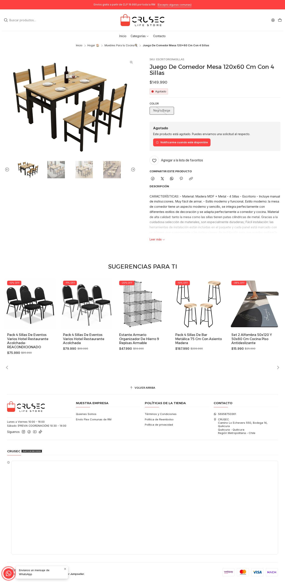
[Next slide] (132, 169)
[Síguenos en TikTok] (40, 432)
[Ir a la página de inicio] (142, 20)
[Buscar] (5, 20)
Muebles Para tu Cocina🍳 (121, 45)
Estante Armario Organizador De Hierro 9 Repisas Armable (139, 339)
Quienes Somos (86, 414)
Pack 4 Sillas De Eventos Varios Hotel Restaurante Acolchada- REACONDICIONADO (27, 341)
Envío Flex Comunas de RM (93, 419)
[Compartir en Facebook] (153, 178)
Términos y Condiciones (161, 414)
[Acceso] (273, 20)
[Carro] (280, 20)
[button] (140, 36)
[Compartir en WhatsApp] (171, 178)
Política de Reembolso (159, 419)
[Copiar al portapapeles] (191, 178)
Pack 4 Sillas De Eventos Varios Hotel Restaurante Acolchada (84, 339)
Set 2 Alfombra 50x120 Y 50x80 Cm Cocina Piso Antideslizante (251, 339)
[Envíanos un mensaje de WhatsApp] (8, 573)
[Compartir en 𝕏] (162, 178)
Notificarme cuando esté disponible (184, 142)
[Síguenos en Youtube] (35, 432)
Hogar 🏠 (93, 45)
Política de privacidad (159, 424)
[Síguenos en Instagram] (23, 432)
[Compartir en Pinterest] (181, 178)
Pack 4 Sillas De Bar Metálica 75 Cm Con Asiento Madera (198, 339)
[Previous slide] (8, 169)
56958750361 (227, 414)
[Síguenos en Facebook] (29, 432)
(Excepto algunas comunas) (175, 4)
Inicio (79, 45)
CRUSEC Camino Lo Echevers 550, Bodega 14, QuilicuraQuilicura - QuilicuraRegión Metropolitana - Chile (242, 426)
